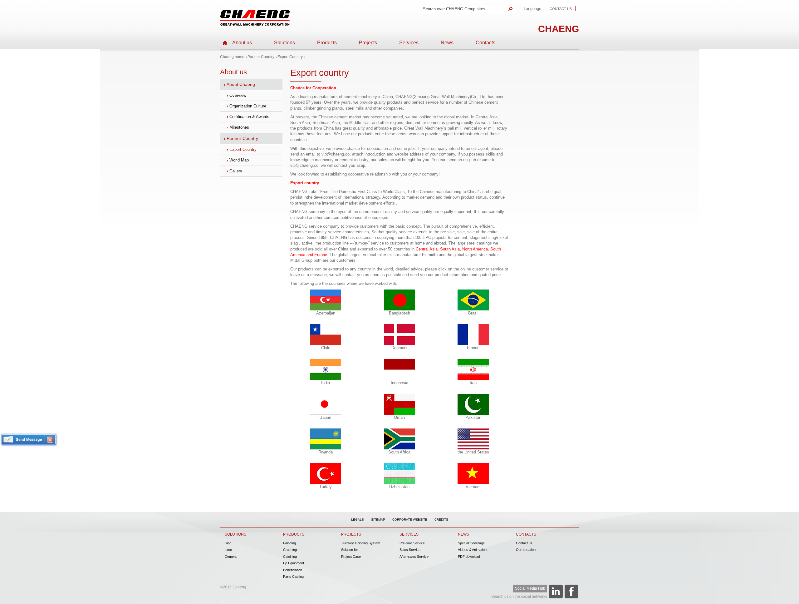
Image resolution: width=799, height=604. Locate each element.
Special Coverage (471, 543)
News (447, 42)
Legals (357, 519)
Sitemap (378, 519)
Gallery (235, 171)
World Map (239, 160)
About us (242, 42)
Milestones (239, 127)
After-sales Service (414, 556)
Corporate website (409, 519)
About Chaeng (241, 84)
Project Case (351, 556)
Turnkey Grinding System (360, 543)
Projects (368, 42)
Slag (228, 543)
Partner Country (261, 57)
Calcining (290, 556)
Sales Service (410, 550)
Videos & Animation (472, 550)
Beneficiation (292, 570)
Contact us (524, 543)
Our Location (526, 550)
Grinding (289, 543)
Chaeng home (232, 57)
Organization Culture (247, 106)
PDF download (469, 556)
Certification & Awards (249, 116)
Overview (237, 95)
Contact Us (561, 9)
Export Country (290, 57)
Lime (228, 550)
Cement (231, 556)
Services (409, 42)
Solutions (284, 42)
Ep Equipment (293, 563)
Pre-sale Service (412, 543)
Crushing (290, 550)
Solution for (349, 550)
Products (327, 42)
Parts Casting (293, 576)
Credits (441, 519)
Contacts (485, 42)
